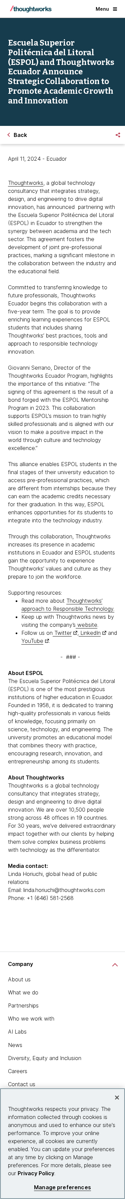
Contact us (21, 1084)
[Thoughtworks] (30, 9)
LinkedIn (90, 632)
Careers (17, 1071)
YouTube (32, 641)
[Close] (117, 1097)
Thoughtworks (25, 182)
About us (19, 979)
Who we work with (31, 1018)
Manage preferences (62, 1187)
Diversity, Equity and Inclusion (44, 1058)
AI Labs (17, 1031)
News (15, 1045)
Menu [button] (102, 9)
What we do (23, 992)
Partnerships (23, 1005)
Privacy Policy (36, 1173)
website (86, 624)
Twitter (62, 632)
